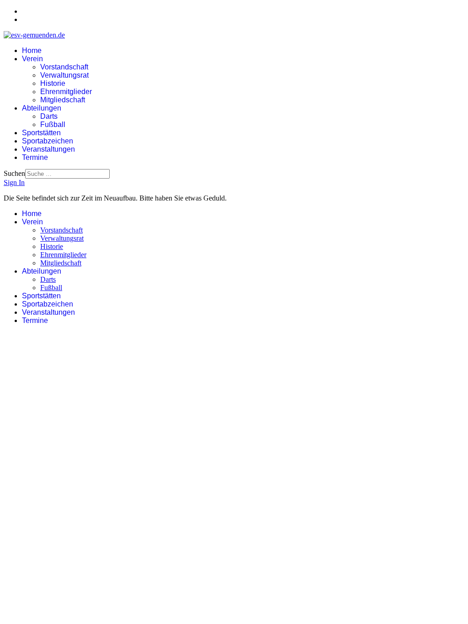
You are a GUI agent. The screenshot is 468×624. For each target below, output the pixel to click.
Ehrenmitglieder (66, 91)
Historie (52, 83)
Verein (32, 59)
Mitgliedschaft (62, 100)
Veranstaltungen (48, 149)
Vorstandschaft (64, 67)
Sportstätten (41, 133)
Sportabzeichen (47, 141)
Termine (35, 157)
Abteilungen (41, 108)
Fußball (52, 124)
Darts (49, 116)
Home (32, 50)
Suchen (14, 173)
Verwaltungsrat (64, 75)
